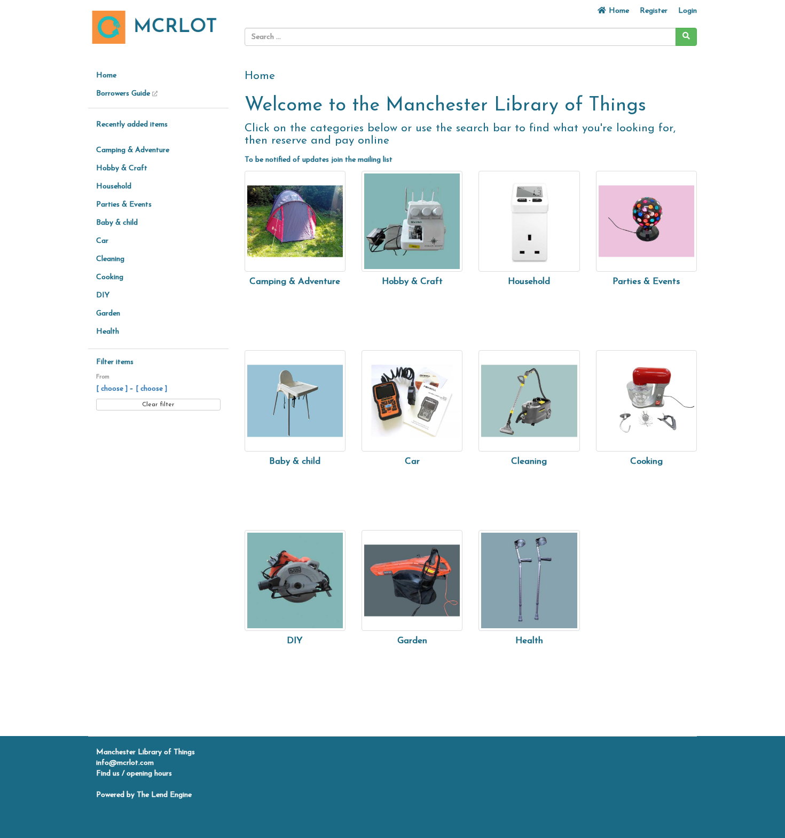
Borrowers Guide (124, 94)
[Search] (686, 37)
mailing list (375, 160)
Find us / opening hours (134, 774)
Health (107, 332)
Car (102, 241)
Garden (108, 314)
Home (618, 11)
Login (687, 11)
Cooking (109, 277)
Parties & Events (124, 205)
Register (654, 11)
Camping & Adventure (132, 150)
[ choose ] (113, 388)
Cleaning (110, 259)
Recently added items (132, 125)
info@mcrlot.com (125, 763)
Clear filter (158, 404)
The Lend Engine (164, 795)
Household (113, 187)
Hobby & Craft (121, 168)
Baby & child (117, 223)
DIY (102, 295)
